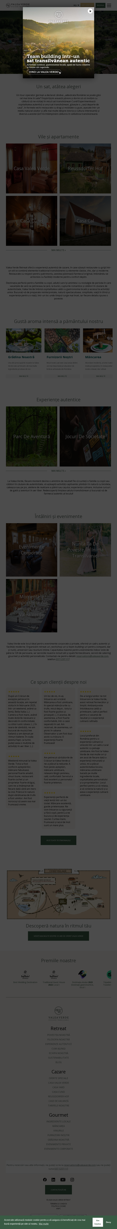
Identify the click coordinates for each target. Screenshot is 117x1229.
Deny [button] (108, 1222)
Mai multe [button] (44, 1224)
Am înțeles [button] (97, 1222)
